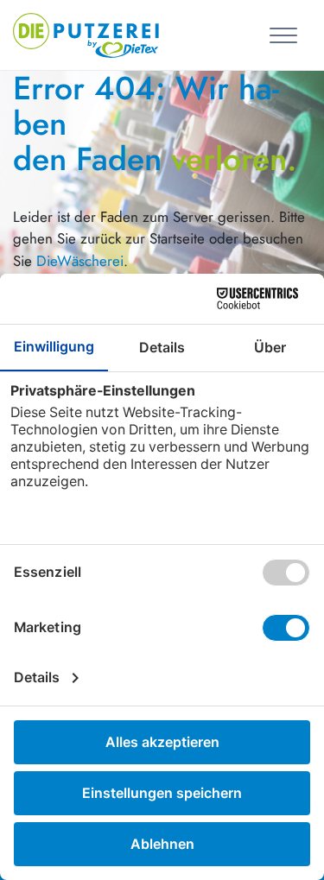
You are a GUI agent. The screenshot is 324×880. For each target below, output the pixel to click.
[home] (86, 32)
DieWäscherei (80, 260)
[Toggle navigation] (286, 34)
